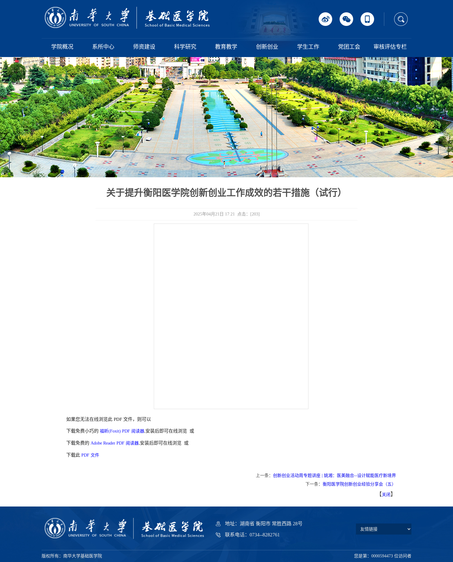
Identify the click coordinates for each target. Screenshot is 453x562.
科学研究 (185, 47)
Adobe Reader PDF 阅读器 (115, 443)
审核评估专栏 (390, 47)
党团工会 (349, 47)
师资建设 (144, 47)
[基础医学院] (128, 17)
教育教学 (226, 47)
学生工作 (308, 47)
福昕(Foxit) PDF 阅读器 (122, 431)
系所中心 (103, 47)
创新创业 (267, 47)
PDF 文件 (90, 455)
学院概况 (62, 47)
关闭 (386, 494)
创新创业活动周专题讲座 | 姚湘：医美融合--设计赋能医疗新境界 (334, 475)
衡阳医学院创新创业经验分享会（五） (359, 484)
